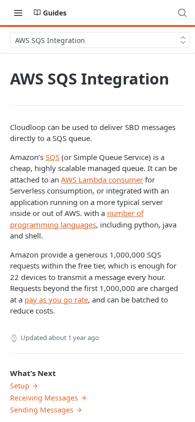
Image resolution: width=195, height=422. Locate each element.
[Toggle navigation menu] (18, 12)
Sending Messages (42, 409)
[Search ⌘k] (182, 12)
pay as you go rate (56, 299)
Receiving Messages (44, 397)
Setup (20, 385)
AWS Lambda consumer (102, 179)
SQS (53, 157)
